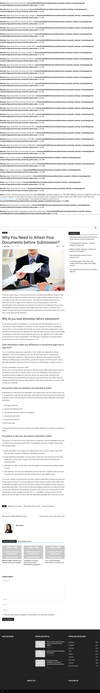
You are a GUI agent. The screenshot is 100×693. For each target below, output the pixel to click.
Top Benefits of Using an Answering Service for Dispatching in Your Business (32, 562)
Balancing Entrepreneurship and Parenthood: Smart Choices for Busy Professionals (84, 238)
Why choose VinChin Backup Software (14, 516)
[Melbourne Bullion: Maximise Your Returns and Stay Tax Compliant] (12, 552)
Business (9, 230)
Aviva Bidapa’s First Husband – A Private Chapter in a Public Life (82, 244)
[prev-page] (3, 568)
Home (3, 230)
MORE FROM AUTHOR (24, 541)
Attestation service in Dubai (15, 506)
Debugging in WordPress (8, 199)
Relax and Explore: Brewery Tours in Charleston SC (81, 256)
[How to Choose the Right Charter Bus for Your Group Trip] (55, 552)
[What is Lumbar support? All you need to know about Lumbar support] (40, 644)
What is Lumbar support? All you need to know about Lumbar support (56, 643)
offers (34, 492)
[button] (95, 228)
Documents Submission (48, 506)
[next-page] (6, 568)
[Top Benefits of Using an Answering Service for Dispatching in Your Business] (33, 552)
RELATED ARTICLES (9, 541)
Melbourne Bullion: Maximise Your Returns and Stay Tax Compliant (83, 250)
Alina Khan (7, 246)
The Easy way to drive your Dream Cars (52, 516)
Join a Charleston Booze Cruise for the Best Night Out (83, 270)
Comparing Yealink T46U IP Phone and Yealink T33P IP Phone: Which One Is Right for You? (83, 263)
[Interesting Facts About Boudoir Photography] (40, 653)
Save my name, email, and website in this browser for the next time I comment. (29, 615)
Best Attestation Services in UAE (32, 506)
